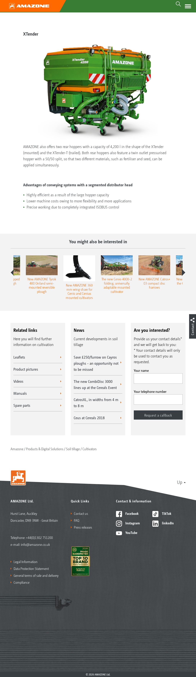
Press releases (83, 527)
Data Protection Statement (31, 568)
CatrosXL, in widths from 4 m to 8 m (96, 403)
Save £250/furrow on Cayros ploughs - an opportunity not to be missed (96, 363)
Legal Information (26, 561)
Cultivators (89, 448)
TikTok (166, 513)
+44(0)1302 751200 (39, 537)
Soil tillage (73, 448)
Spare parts (21, 405)
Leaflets (19, 357)
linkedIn (167, 523)
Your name (141, 370)
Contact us (81, 513)
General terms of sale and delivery (36, 575)
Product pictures (25, 369)
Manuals (20, 393)
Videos (18, 381)
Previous (12, 272)
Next (183, 272)
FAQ (76, 520)
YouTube (131, 532)
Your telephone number (150, 391)
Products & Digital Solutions (44, 448)
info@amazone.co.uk (35, 544)
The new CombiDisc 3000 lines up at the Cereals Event (95, 384)
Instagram (132, 523)
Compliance (21, 582)
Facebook (132, 513)
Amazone (17, 448)
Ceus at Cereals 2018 (89, 418)
